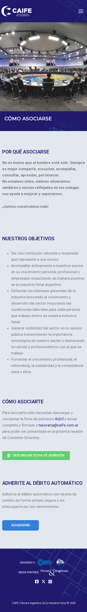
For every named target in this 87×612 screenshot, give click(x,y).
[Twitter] (43, 582)
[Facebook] (37, 582)
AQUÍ (59, 419)
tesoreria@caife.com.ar (58, 425)
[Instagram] (50, 582)
